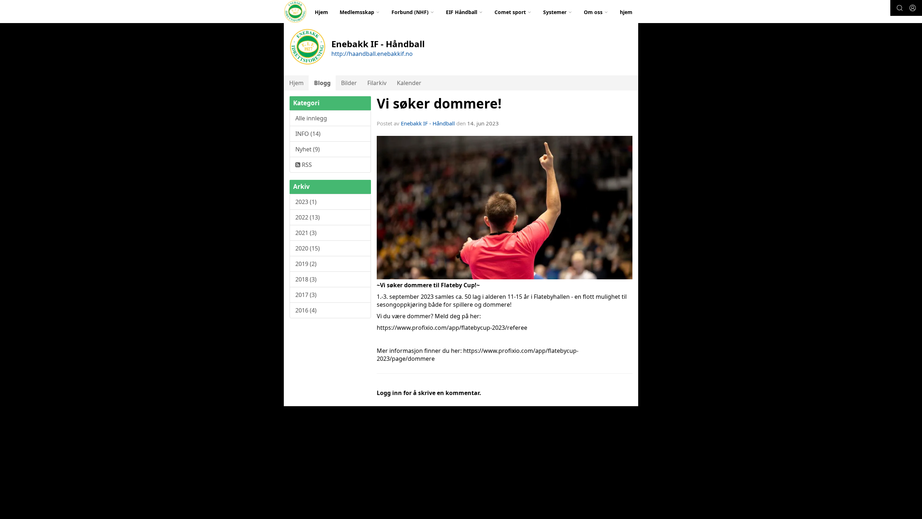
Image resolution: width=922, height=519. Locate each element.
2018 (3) (306, 279)
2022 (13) (307, 217)
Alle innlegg (311, 118)
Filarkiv (376, 83)
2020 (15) (307, 248)
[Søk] (899, 7)
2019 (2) (306, 264)
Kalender (409, 83)
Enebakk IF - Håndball (428, 123)
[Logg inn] (912, 7)
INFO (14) (308, 134)
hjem (626, 12)
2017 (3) (306, 295)
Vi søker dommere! (439, 103)
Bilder (349, 83)
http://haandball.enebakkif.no (372, 54)
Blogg (322, 83)
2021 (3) (306, 233)
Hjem (321, 12)
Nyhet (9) (307, 149)
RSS (306, 165)
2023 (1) (306, 202)
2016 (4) (306, 310)
